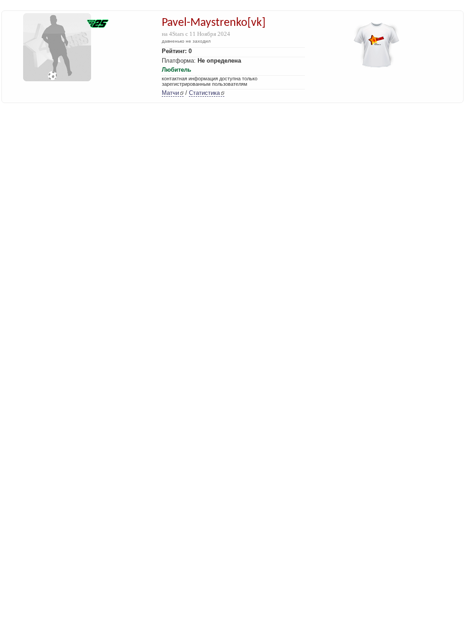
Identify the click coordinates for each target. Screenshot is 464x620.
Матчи (170, 92)
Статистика (204, 92)
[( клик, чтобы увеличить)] (98, 24)
